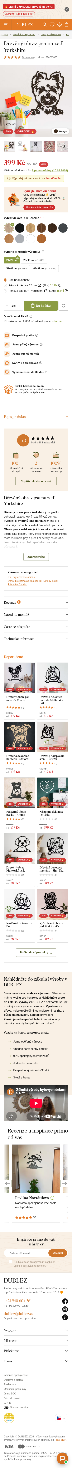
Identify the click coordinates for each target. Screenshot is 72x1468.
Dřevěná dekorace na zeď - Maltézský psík (51, 700)
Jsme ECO (10, 1393)
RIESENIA (60, 1439)
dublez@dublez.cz (18, 1313)
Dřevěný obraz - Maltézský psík (16, 869)
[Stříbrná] (22, 146)
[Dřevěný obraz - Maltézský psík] (19, 848)
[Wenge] (9, 146)
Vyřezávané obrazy (24, 577)
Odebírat (58, 1253)
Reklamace (10, 1384)
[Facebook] (65, 1301)
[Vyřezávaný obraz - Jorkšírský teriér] (52, 904)
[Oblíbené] (52, 25)
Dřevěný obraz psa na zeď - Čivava (17, 698)
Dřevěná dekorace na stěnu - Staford (17, 757)
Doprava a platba (13, 1379)
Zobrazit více (36, 556)
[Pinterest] (65, 1317)
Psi (10, 577)
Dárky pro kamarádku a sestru (24, 580)
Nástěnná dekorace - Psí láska (52, 813)
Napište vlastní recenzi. (36, 481)
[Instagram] (65, 1309)
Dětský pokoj (50, 580)
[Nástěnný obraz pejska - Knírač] (19, 793)
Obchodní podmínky (15, 1389)
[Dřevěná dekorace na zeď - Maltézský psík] (52, 678)
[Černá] (36, 146)
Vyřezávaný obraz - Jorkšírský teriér (51, 925)
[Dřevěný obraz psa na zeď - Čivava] (19, 678)
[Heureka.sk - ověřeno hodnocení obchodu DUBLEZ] (9, 1417)
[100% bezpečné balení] (8, 389)
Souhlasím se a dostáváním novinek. (34, 1264)
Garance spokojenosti (16, 1375)
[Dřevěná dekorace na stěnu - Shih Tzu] (52, 848)
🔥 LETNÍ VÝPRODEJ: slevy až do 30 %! (29, 6)
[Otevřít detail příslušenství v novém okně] (39, 285)
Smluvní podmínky (20, 1459)
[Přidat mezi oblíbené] (63, 306)
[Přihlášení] (59, 25)
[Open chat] (62, 1458)
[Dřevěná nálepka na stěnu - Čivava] (52, 737)
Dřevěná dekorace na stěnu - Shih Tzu (52, 869)
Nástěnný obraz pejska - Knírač (16, 813)
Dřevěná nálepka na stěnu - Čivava (52, 757)
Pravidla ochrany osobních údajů (25, 1456)
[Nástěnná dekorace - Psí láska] (52, 793)
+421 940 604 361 (18, 1300)
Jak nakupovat (12, 1398)
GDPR (7, 1403)
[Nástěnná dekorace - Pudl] (19, 904)
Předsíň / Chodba (17, 584)
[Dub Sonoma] (49, 146)
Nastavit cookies (19, 1407)
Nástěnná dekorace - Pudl (19, 925)
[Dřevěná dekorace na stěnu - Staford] (19, 737)
